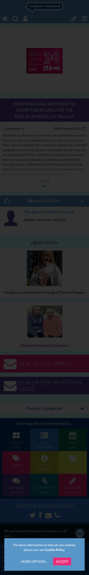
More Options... (34, 561)
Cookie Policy (55, 550)
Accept (62, 561)
